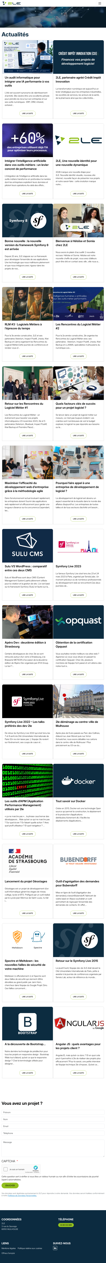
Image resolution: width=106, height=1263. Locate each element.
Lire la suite (27, 113)
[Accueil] (12, 3)
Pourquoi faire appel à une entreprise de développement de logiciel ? (77, 487)
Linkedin (55, 1248)
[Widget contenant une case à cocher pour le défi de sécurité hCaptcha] (21, 1169)
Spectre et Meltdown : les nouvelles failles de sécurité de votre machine (25, 964)
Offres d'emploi (8, 1253)
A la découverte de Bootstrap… (25, 1044)
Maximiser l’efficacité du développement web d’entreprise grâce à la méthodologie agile (27, 487)
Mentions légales (9, 1248)
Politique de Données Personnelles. (22, 1195)
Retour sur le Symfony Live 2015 (77, 960)
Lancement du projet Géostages (26, 881)
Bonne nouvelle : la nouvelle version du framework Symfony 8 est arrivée (26, 245)
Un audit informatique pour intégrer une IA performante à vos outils (27, 81)
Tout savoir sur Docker (70, 801)
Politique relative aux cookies (30, 1248)
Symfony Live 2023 (68, 566)
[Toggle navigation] (99, 3)
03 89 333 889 (66, 1225)
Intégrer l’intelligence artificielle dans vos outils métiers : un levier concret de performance (27, 164)
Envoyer (10, 1185)
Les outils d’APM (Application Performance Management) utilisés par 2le (24, 805)
